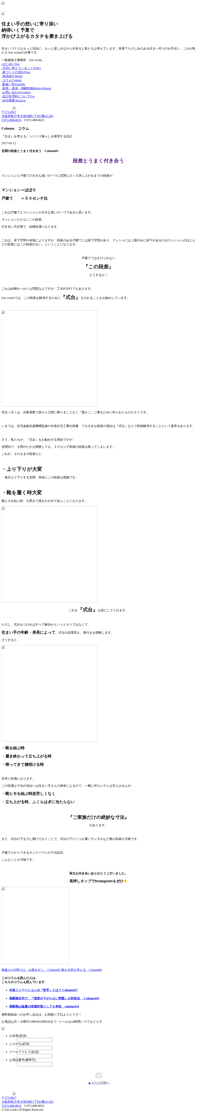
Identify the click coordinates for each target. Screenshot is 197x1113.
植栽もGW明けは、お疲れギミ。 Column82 (31, 969)
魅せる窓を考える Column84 (81, 969)
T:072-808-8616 (11, 120)
